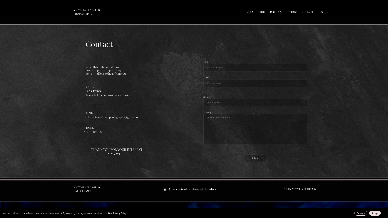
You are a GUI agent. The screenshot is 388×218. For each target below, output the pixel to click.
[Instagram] (165, 189)
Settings (361, 213)
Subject (207, 97)
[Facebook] (169, 189)
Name (206, 62)
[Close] (384, 213)
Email (206, 77)
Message (208, 112)
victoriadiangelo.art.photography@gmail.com (112, 117)
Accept (375, 213)
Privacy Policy (119, 213)
